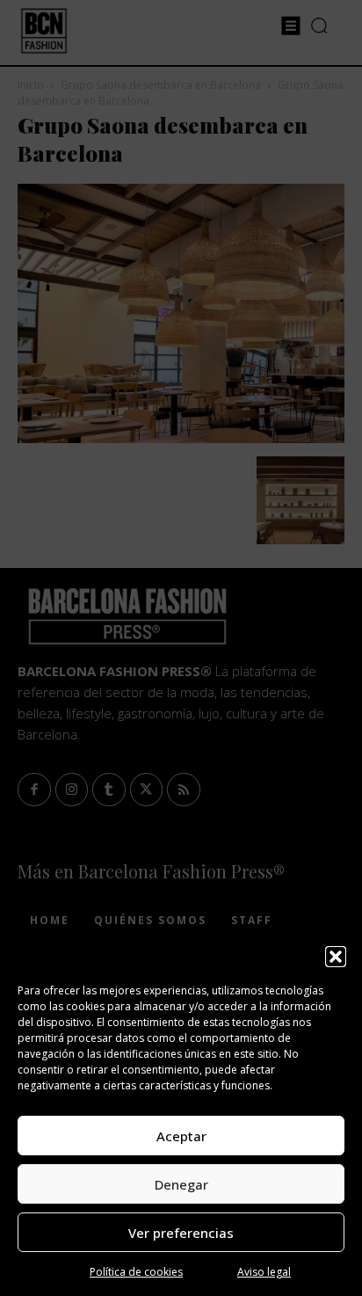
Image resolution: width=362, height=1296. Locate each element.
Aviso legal (264, 1271)
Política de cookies (136, 1271)
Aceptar (181, 1136)
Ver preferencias (181, 1232)
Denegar (181, 1184)
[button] (335, 956)
